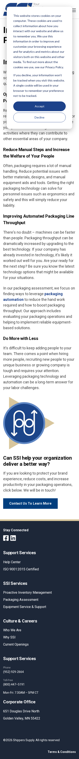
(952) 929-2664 (13, 671)
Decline (39, 117)
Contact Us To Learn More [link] (30, 503)
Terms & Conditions (62, 752)
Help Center (12, 562)
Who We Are (12, 630)
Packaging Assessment (20, 600)
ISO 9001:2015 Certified (21, 569)
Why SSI (9, 637)
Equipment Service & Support (24, 607)
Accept (39, 106)
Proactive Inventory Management (27, 593)
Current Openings (16, 644)
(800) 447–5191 (14, 684)
